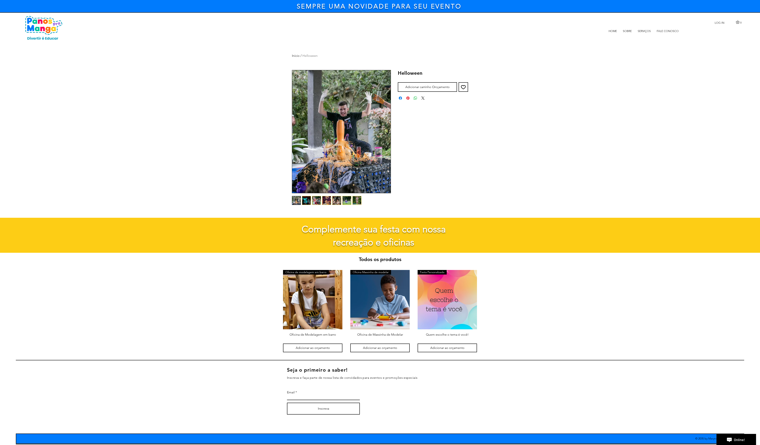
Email (291, 392)
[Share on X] (423, 98)
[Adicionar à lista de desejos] (463, 87)
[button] (740, 22)
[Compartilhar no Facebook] (400, 98)
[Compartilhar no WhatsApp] (415, 98)
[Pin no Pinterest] (408, 98)
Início (296, 56)
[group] (380, 311)
